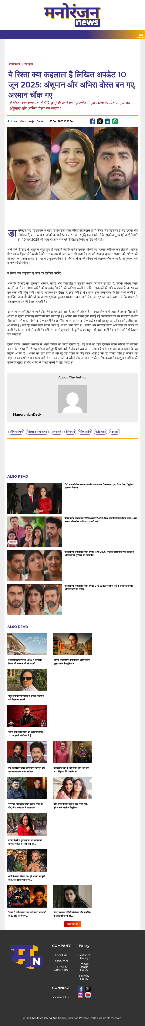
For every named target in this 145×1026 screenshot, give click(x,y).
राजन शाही (56, 431)
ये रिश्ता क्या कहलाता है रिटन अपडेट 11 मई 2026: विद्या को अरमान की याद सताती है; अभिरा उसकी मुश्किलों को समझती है (99, 553)
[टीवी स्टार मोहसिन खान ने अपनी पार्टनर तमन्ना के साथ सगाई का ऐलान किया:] (34, 498)
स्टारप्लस (114, 431)
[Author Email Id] (44, 414)
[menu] (141, 34)
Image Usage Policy (84, 967)
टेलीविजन (14, 64)
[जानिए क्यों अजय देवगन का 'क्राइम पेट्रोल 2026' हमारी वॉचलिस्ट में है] (27, 716)
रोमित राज (70, 431)
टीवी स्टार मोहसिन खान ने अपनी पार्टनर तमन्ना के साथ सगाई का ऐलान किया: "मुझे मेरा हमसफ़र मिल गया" (99, 486)
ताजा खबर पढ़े (72, 924)
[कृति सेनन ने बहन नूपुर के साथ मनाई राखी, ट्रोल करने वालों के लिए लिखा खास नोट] (72, 788)
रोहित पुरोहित (85, 431)
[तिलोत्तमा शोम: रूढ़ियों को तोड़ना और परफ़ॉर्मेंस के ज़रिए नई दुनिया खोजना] (72, 896)
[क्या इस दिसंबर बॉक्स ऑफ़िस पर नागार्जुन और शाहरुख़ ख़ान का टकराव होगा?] (27, 752)
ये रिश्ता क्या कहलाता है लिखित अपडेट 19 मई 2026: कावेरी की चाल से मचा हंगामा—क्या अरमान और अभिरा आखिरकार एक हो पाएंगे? (101, 520)
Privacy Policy (84, 977)
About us (61, 955)
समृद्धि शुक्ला (100, 431)
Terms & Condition (61, 968)
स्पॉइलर (29, 64)
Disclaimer (60, 961)
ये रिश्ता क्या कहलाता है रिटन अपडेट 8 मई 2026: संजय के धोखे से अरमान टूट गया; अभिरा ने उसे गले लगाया (99, 587)
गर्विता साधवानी (16, 431)
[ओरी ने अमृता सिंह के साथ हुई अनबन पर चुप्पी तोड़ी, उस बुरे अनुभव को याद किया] (27, 860)
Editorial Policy (84, 956)
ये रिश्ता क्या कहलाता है (37, 431)
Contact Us (61, 997)
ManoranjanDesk (31, 121)
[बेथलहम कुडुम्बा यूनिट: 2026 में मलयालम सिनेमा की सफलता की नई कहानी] (27, 644)
